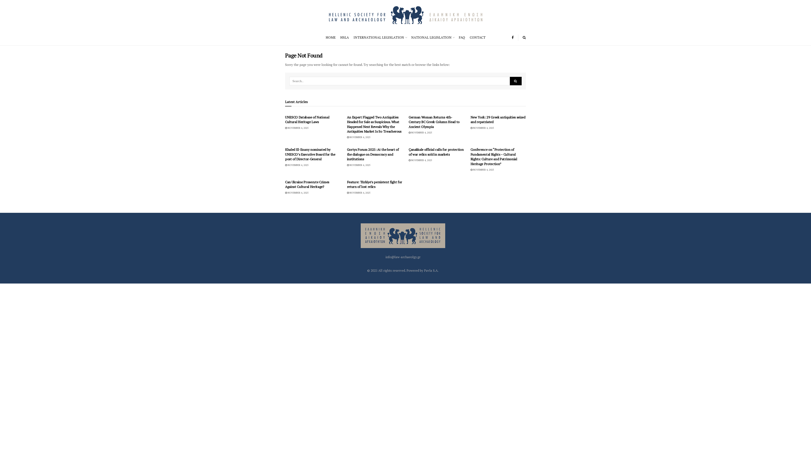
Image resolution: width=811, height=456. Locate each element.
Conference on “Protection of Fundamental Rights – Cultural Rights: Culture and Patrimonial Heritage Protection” (494, 156)
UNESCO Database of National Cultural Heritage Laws (307, 119)
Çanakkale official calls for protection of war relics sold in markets (436, 151)
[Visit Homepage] (405, 14)
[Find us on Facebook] (513, 37)
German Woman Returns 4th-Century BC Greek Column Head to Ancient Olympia (434, 122)
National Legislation (431, 37)
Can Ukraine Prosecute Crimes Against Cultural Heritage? (307, 184)
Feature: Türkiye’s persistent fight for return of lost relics (374, 184)
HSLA (344, 37)
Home (331, 37)
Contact (478, 37)
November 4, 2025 (298, 127)
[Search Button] (524, 37)
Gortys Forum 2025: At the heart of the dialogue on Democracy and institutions (373, 154)
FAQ (462, 37)
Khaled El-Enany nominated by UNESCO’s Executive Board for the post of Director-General (310, 154)
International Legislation (379, 37)
